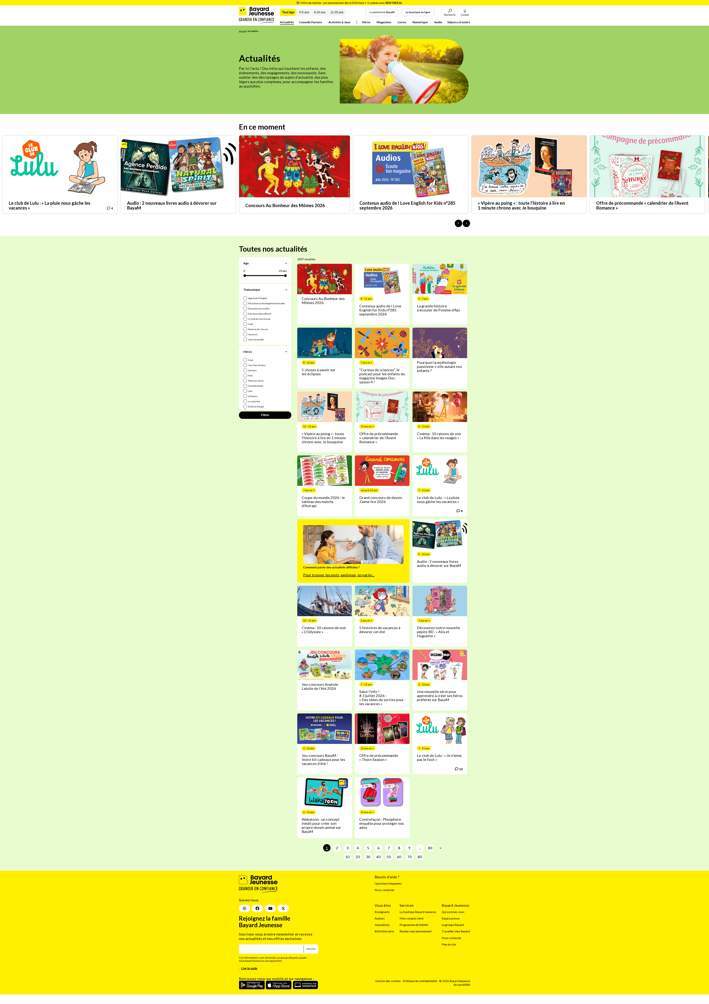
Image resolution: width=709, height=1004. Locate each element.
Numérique (420, 22)
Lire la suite (249, 968)
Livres (402, 22)
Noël (250, 324)
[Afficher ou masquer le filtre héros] (286, 351)
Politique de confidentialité (420, 981)
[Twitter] (283, 908)
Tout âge (288, 12)
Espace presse (451, 918)
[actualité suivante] (466, 223)
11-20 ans (336, 12)
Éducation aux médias (259, 308)
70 (409, 856)
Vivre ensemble (256, 339)
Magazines (384, 22)
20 (358, 856)
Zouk (250, 360)
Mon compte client (412, 918)
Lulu (250, 391)
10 (347, 856)
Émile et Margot (256, 406)
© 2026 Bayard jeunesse (454, 981)
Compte (465, 14)
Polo (250, 375)
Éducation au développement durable (266, 303)
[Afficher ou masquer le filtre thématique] (286, 289)
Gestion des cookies (388, 981)
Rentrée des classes (258, 329)
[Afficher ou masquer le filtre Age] (286, 263)
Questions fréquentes (388, 883)
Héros (366, 22)
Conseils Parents (310, 22)
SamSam (252, 370)
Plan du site (449, 944)
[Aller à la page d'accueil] (256, 22)
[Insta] (244, 908)
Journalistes (382, 924)
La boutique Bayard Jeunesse (418, 911)
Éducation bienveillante (259, 313)
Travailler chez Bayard (456, 931)
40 (378, 856)
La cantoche (254, 401)
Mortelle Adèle (255, 386)
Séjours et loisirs (458, 22)
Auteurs (380, 918)
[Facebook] (257, 908)
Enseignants (382, 911)
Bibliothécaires (384, 931)
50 (389, 856)
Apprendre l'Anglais (257, 298)
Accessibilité (462, 984)
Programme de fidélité (414, 924)
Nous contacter (384, 890)
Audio (438, 22)
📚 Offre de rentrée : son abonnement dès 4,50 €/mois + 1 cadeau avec (349, 2)
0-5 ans (304, 12)
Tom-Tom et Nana (257, 365)
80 (430, 848)
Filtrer (265, 415)
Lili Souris (253, 396)
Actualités (287, 22)
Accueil (242, 31)
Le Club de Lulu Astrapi (259, 318)
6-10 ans (320, 12)
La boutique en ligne (418, 12)
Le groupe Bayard (453, 924)
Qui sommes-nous (453, 911)
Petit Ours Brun (256, 380)
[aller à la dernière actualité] (458, 223)
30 (368, 856)
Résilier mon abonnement (415, 931)
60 (399, 856)
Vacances (253, 334)
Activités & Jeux (339, 22)
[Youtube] (270, 908)
